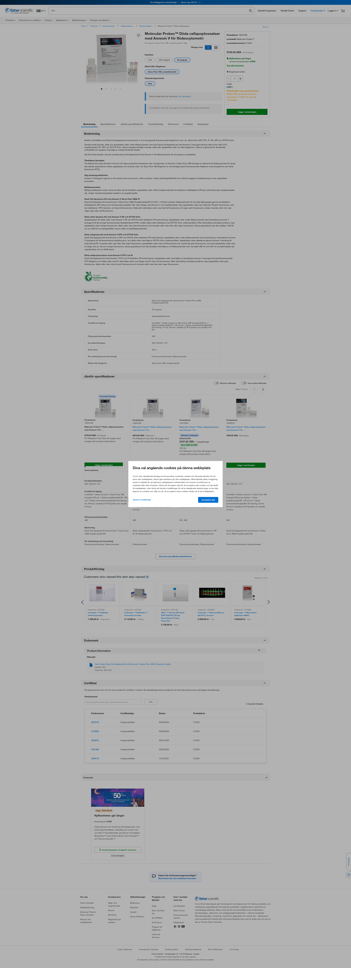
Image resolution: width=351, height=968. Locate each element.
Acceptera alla (208, 500)
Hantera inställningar (142, 499)
